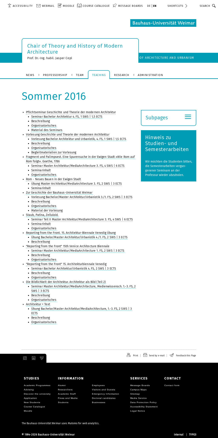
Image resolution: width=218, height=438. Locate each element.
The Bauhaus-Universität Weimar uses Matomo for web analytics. (60, 423)
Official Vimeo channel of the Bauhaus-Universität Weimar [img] (41, 358)
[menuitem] (20, 6)
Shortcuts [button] (175, 5)
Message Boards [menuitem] (130, 5)
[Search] (214, 6)
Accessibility (23, 5)
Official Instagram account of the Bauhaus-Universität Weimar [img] (24, 358)
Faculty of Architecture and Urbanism (159, 58)
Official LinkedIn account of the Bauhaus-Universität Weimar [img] (33, 358)
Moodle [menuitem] (69, 5)
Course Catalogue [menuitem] (96, 5)
